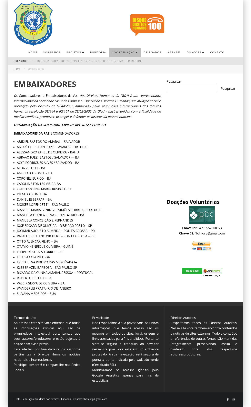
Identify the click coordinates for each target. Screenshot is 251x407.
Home (32, 52)
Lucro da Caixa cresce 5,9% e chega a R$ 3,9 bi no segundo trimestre (89, 61)
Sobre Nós (52, 52)
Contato (217, 52)
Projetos (74, 52)
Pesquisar (174, 81)
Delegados (153, 52)
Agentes (174, 52)
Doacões (194, 52)
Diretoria (98, 52)
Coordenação (123, 52)
